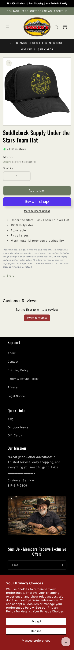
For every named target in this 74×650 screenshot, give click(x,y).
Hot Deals (28, 49)
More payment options (37, 210)
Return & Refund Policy (23, 378)
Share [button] (10, 275)
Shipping (7, 162)
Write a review (37, 318)
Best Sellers (38, 42)
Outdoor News (41, 11)
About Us (60, 11)
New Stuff (57, 42)
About (12, 353)
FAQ (10, 419)
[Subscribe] (61, 565)
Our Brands (18, 42)
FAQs (24, 11)
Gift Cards (45, 49)
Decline (36, 631)
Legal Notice (16, 396)
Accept (36, 621)
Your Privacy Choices (48, 611)
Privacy (13, 387)
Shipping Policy (18, 370)
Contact (13, 11)
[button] (7, 27)
